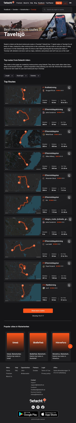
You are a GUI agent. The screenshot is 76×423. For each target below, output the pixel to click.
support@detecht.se (37, 385)
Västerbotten (24, 9)
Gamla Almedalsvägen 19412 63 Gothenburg (61, 372)
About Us (26, 3)
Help (31, 3)
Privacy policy (46, 373)
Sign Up (58, 3)
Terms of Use (45, 370)
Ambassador (25, 373)
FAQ (16, 370)
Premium (19, 3)
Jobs (22, 370)
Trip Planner (49, 3)
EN (70, 3)
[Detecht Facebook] (42, 407)
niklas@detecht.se (37, 394)
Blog (35, 3)
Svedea (35, 370)
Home (8, 370)
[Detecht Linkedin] (33, 407)
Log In (65, 3)
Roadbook (41, 3)
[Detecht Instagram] (38, 407)
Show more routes (38, 311)
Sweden (15, 9)
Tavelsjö (33, 9)
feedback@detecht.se (38, 390)
